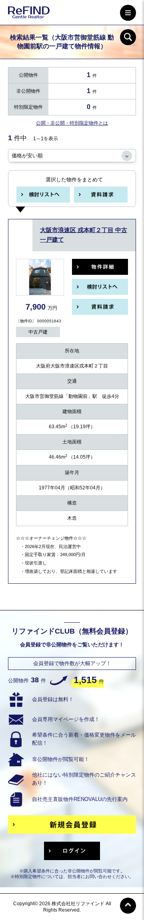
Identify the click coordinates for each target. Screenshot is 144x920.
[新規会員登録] (72, 824)
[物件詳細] (100, 267)
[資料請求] (101, 195)
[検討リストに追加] (43, 195)
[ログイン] (72, 851)
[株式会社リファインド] (29, 14)
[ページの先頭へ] (128, 906)
